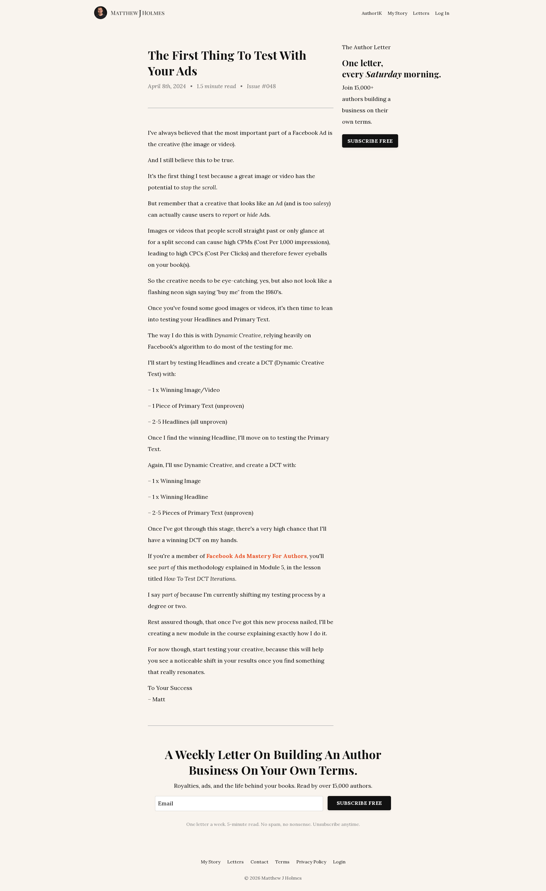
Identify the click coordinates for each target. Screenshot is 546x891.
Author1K (372, 13)
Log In (442, 13)
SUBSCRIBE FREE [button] (359, 803)
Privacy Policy (311, 862)
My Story (397, 13)
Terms (282, 862)
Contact (259, 862)
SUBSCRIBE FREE (370, 141)
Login (339, 862)
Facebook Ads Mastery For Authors (256, 555)
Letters (421, 13)
